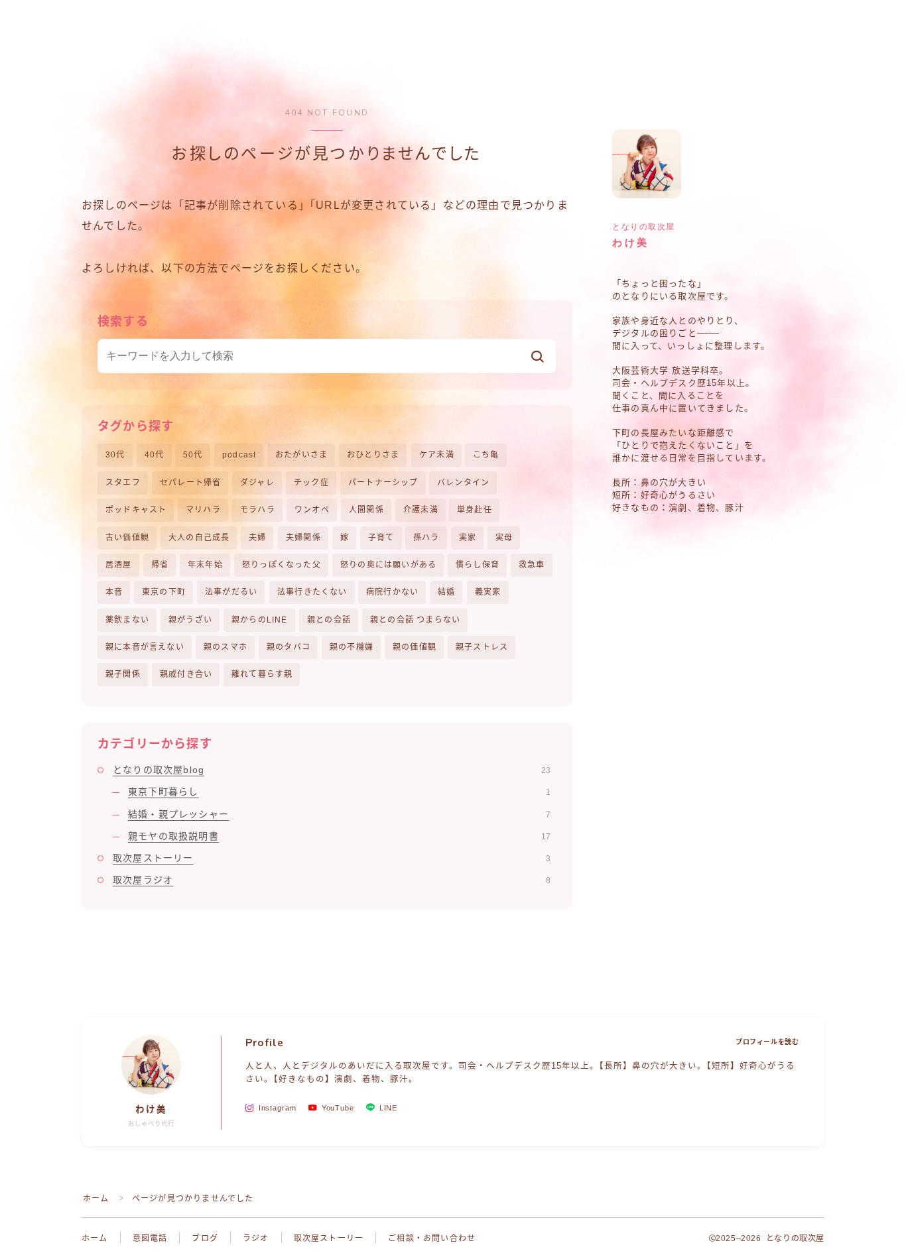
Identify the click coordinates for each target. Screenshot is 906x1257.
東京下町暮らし (339, 791)
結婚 (446, 592)
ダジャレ (257, 482)
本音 (114, 592)
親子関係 (123, 674)
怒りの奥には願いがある (388, 564)
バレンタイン (463, 482)
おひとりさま (373, 454)
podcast (239, 454)
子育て (381, 537)
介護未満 (420, 509)
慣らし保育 (477, 564)
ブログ (205, 1238)
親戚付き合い (186, 674)
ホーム (96, 1198)
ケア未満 (436, 454)
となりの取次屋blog (331, 769)
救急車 (532, 564)
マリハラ (203, 509)
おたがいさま (301, 454)
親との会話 (329, 620)
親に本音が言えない (144, 647)
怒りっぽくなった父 (281, 564)
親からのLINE (259, 620)
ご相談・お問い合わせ (432, 1238)
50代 (193, 454)
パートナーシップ (383, 482)
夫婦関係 (303, 537)
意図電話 (150, 1238)
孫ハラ (426, 537)
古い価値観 (127, 537)
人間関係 (366, 509)
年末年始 (205, 564)
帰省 (159, 564)
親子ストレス (482, 647)
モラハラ (257, 509)
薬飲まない (127, 620)
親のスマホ (225, 647)
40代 (154, 454)
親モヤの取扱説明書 (339, 836)
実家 (467, 537)
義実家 (488, 592)
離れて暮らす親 (261, 674)
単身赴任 (474, 509)
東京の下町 (164, 592)
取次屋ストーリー (331, 858)
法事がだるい (231, 592)
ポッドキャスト (135, 509)
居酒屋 (118, 564)
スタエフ (123, 482)
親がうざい (190, 620)
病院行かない (392, 592)
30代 (115, 454)
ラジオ (256, 1238)
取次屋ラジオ (331, 879)
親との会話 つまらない (415, 620)
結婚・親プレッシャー (339, 814)
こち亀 (486, 454)
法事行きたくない (312, 592)
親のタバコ (288, 647)
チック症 (311, 482)
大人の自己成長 (198, 537)
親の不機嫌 (351, 647)
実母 (504, 537)
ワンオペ (312, 509)
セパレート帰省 (190, 482)
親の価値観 (414, 647)
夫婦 (257, 537)
